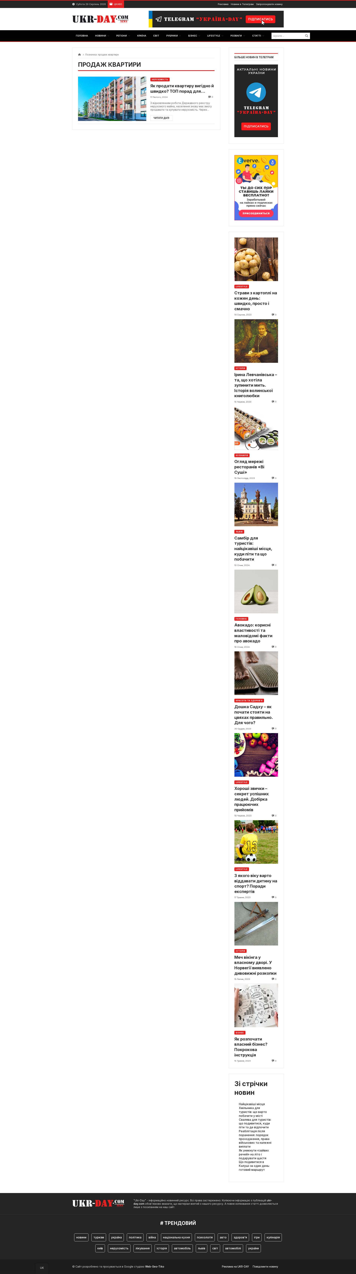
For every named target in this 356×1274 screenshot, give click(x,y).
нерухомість (119, 1248)
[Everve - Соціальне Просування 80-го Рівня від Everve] (256, 186)
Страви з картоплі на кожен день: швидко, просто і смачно (255, 300)
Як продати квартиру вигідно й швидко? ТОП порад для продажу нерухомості (182, 88)
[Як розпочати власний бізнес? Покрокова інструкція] (256, 1005)
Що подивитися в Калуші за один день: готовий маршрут (254, 1166)
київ (100, 1248)
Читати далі (161, 118)
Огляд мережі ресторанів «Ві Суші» (249, 466)
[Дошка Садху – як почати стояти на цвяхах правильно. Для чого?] (256, 673)
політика (135, 1237)
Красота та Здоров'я (249, 700)
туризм (98, 1237)
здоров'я (240, 1237)
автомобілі (233, 1248)
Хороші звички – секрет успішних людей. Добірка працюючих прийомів (251, 799)
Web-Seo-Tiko (154, 1266)
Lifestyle (242, 286)
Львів (239, 532)
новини (81, 1237)
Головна (241, 619)
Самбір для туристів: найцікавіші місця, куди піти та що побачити (253, 549)
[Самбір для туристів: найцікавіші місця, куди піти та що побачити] (256, 504)
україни (253, 1248)
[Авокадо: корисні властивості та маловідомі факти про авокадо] (256, 591)
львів (201, 1248)
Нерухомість (160, 79)
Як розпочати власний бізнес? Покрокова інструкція (250, 1047)
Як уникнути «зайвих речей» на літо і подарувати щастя (254, 1154)
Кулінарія (242, 455)
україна (116, 1237)
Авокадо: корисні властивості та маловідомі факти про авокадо (253, 633)
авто (223, 1237)
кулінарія (273, 1237)
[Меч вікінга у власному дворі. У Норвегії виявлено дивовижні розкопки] (256, 923)
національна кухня (176, 1237)
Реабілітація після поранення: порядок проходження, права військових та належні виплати (255, 1138)
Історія (240, 368)
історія (162, 1248)
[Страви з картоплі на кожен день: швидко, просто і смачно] (256, 259)
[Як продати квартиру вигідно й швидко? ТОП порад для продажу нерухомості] (112, 99)
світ (215, 1248)
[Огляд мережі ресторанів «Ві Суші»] (256, 428)
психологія (205, 1237)
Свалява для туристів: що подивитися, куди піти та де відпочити (255, 1123)
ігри (257, 1237)
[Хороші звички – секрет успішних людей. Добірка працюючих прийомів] (256, 755)
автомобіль (182, 1248)
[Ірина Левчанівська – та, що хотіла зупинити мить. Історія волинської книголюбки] (256, 341)
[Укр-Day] (102, 19)
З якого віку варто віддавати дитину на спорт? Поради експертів (255, 883)
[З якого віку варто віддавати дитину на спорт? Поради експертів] (256, 842)
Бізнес (240, 1033)
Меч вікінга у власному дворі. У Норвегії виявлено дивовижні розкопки (255, 965)
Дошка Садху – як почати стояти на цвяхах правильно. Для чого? (253, 714)
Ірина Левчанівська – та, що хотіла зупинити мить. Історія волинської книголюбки (255, 385)
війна (152, 1237)
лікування (143, 1248)
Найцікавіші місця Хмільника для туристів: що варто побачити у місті (253, 1109)
